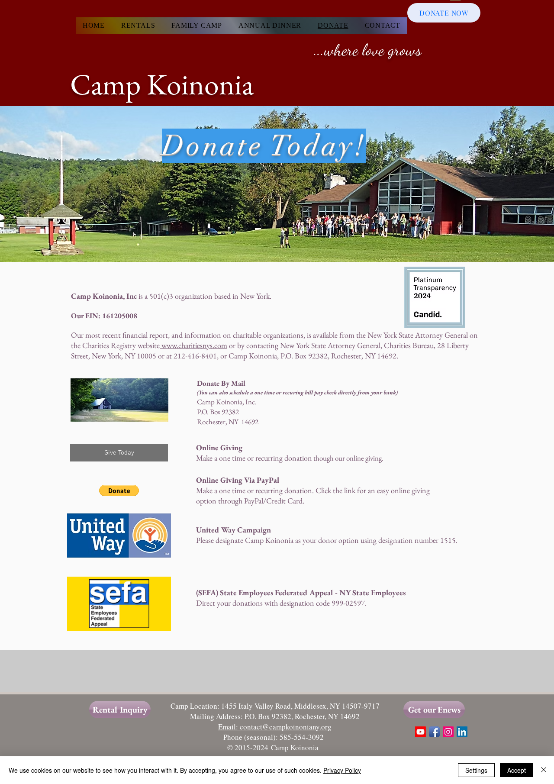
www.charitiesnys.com (193, 345)
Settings (476, 770)
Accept (516, 770)
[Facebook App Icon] (434, 731)
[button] (119, 490)
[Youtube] (420, 731)
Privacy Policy (342, 770)
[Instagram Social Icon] (448, 731)
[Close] (543, 770)
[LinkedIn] (462, 731)
